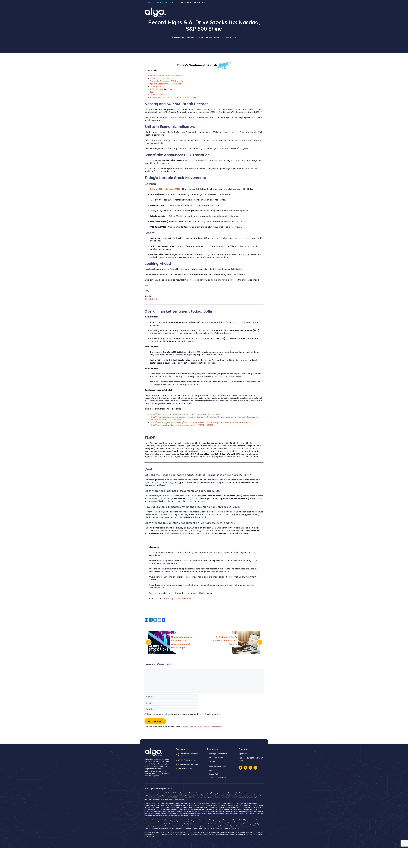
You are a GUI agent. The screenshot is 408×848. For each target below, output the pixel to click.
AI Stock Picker (156, 89)
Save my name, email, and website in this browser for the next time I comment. (183, 714)
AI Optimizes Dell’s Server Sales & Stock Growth (225, 640)
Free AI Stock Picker (185, 768)
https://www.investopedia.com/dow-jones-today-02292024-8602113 (181, 425)
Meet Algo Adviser (216, 758)
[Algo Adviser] (155, 12)
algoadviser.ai (150, 299)
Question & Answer (158, 94)
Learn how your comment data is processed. (201, 727)
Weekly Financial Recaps (187, 760)
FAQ (210, 770)
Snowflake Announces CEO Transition (167, 81)
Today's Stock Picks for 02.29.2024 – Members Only (173, 97)
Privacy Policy (214, 774)
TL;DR (152, 92)
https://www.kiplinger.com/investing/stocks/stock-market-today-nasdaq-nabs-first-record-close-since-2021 (201, 422)
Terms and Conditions (217, 778)
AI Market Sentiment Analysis (158, 3)
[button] (263, 2)
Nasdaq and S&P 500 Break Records (166, 75)
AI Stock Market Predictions (192, 3)
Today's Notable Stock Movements (166, 84)
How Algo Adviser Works (218, 754)
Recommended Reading (218, 766)
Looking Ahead (156, 86)
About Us (212, 762)
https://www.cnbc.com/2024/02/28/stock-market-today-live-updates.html (185, 414)
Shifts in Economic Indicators (163, 78)
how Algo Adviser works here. (179, 598)
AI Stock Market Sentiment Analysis (222, 37)
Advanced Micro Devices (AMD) (165, 189)
